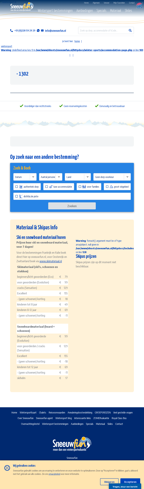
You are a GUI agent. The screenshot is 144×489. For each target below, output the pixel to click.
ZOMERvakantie (101, 418)
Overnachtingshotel (30, 423)
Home (14, 412)
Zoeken (72, 206)
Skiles (128, 10)
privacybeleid (54, 473)
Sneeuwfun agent (44, 418)
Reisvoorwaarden (57, 412)
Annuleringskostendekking (80, 412)
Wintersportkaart (28, 412)
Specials (101, 10)
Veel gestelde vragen (123, 412)
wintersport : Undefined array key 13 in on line (72, 48)
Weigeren (109, 481)
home (77, 41)
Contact (119, 423)
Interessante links (82, 418)
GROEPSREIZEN (103, 412)
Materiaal (115, 10)
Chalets (42, 412)
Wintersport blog (63, 418)
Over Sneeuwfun (25, 418)
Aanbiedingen (84, 10)
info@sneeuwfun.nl (55, 30)
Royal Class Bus (119, 418)
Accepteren (130, 481)
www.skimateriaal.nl (51, 261)
